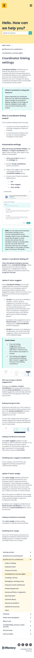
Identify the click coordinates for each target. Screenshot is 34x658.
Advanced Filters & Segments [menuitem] (15, 592)
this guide (21, 249)
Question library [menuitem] (10, 599)
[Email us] (30, 644)
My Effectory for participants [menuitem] (13, 556)
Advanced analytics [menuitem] (12, 603)
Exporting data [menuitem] (10, 596)
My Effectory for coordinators (12, 49)
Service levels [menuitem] (7, 630)
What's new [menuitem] (7, 621)
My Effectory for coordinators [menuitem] (13, 559)
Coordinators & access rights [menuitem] (15, 574)
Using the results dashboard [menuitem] (15, 585)
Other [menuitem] (7, 610)
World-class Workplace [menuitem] (11, 618)
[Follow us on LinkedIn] (19, 644)
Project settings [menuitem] (10, 563)
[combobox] (15, 33)
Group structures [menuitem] (11, 570)
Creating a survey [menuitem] (11, 578)
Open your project (12, 158)
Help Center (6, 45)
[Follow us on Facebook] (22, 644)
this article (21, 450)
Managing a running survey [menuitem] (14, 581)
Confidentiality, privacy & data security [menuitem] (13, 626)
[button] (30, 552)
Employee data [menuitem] (10, 567)
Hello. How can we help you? (15, 25)
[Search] (30, 33)
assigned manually (9, 272)
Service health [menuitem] (8, 634)
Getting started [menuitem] (8, 552)
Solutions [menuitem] (6, 614)
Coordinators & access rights (12, 53)
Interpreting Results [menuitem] (12, 589)
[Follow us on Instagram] (26, 644)
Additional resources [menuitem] (12, 607)
